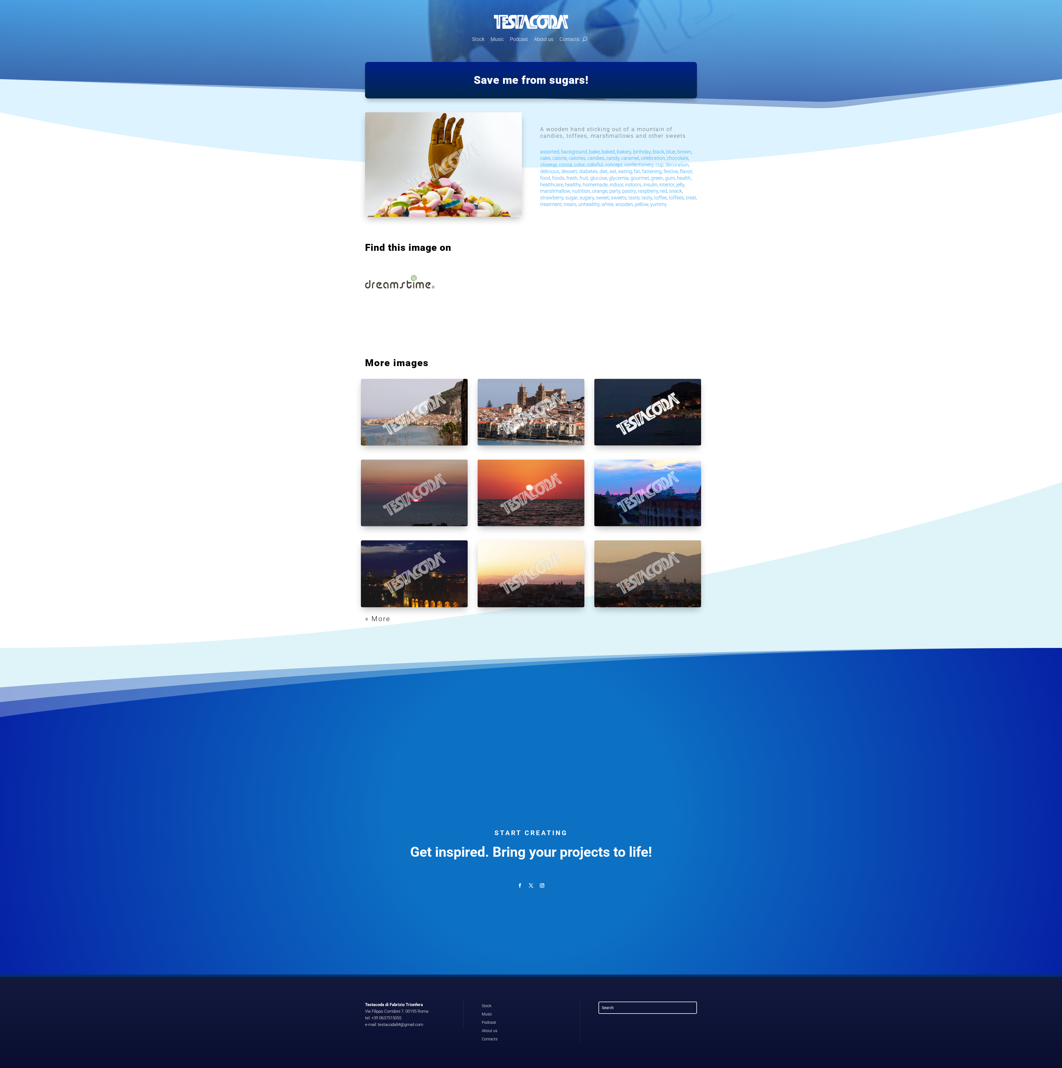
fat (637, 171)
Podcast (519, 39)
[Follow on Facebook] (520, 885)
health (684, 178)
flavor (686, 171)
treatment (551, 204)
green (657, 178)
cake (545, 158)
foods (558, 178)
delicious (549, 171)
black (658, 152)
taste (633, 197)
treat (691, 197)
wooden (624, 204)
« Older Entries (393, 619)
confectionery (639, 165)
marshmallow (555, 191)
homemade (595, 184)
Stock (478, 39)
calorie (559, 158)
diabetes (588, 171)
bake (594, 152)
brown (684, 152)
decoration (677, 165)
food (545, 178)
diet (604, 171)
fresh (571, 178)
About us (543, 39)
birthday (642, 152)
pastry (629, 191)
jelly (680, 184)
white (607, 204)
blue (670, 152)
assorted (549, 152)
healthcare (551, 184)
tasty (646, 197)
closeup (548, 165)
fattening (652, 171)
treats (570, 204)
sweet (602, 197)
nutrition (581, 191)
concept (613, 165)
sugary (586, 197)
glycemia (619, 178)
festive (670, 171)
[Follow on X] (531, 885)
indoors (633, 184)
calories (577, 158)
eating (625, 171)
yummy (658, 204)
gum (670, 178)
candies (595, 158)
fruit (583, 178)
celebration (653, 158)
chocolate (677, 158)
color (579, 165)
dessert (569, 171)
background (574, 152)
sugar (571, 197)
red (663, 191)
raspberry (648, 191)
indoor (616, 184)
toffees (676, 197)
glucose (598, 178)
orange (599, 191)
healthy (573, 184)
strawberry (551, 197)
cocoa (565, 165)
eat (613, 171)
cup (659, 165)
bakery (624, 152)
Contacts (569, 39)
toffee (660, 197)
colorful (595, 165)
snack (675, 191)
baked (608, 152)
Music (497, 39)
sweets (618, 197)
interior (666, 184)
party (614, 191)
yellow (641, 204)
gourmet (640, 178)
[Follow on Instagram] (542, 885)
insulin (650, 184)
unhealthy (589, 204)
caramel (630, 158)
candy (612, 158)
